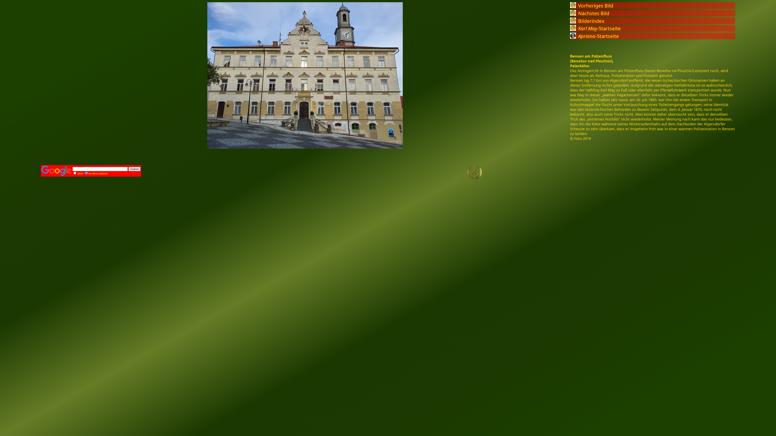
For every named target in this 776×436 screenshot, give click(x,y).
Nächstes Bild (593, 13)
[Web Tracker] (728, 173)
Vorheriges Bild (595, 5)
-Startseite (599, 28)
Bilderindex (591, 21)
